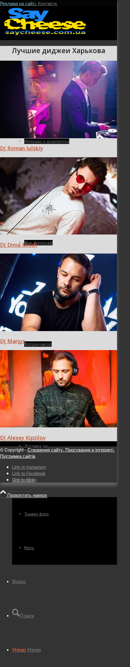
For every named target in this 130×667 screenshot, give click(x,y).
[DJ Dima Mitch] (58, 232)
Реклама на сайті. (19, 3)
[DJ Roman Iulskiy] (58, 136)
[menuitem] (64, 514)
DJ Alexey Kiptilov (23, 437)
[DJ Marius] (58, 329)
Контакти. (48, 3)
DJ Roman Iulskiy (21, 148)
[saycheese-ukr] (45, 34)
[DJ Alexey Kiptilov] (58, 425)
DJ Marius (12, 341)
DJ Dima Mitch (18, 244)
